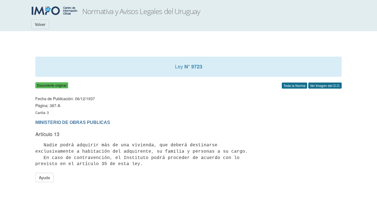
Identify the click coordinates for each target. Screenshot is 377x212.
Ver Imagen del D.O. (325, 85)
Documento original (52, 85)
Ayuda (44, 177)
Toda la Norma (294, 85)
